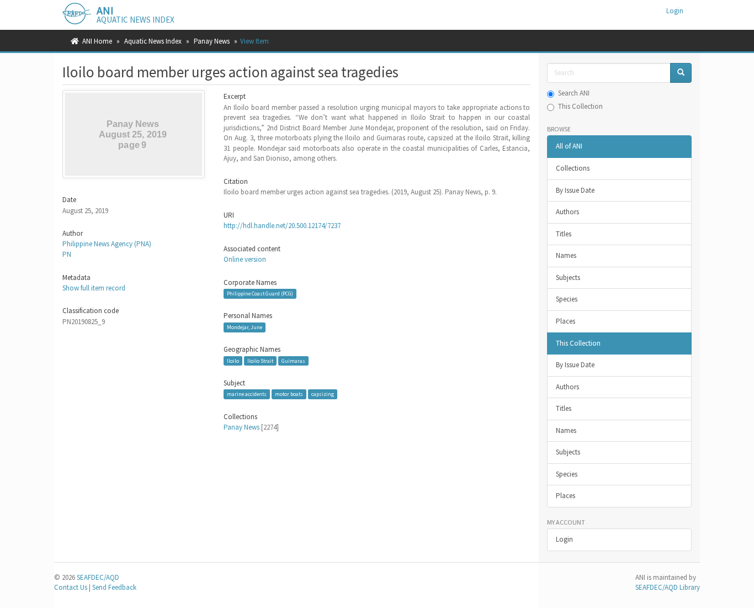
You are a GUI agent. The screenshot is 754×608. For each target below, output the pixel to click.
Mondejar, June (244, 327)
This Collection (580, 106)
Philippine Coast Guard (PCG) (260, 293)
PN (66, 254)
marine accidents (247, 394)
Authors (567, 211)
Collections (573, 168)
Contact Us (70, 587)
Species (566, 299)
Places (565, 321)
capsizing (322, 394)
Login (564, 539)
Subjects (568, 277)
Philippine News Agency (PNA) (106, 244)
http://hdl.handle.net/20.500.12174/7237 (282, 225)
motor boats (289, 394)
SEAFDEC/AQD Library (667, 587)
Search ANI (574, 93)
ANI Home (97, 41)
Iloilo (233, 360)
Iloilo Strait (260, 360)
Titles (563, 234)
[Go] (681, 73)
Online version (245, 259)
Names (566, 255)
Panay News (212, 41)
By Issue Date (575, 190)
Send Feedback (114, 587)
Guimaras (293, 360)
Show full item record (93, 288)
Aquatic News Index (153, 41)
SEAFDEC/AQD (98, 577)
